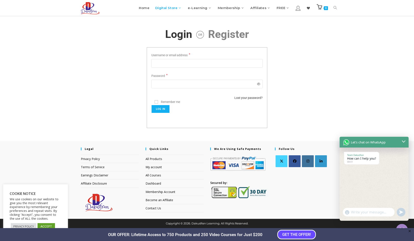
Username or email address (170, 55)
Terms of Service (93, 167)
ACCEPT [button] (46, 226)
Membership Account (160, 192)
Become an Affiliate (159, 200)
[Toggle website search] (335, 8)
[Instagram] (308, 161)
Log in (160, 108)
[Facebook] (295, 161)
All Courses (153, 175)
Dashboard (153, 183)
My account (154, 167)
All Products (154, 159)
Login (178, 34)
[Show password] (258, 84)
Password (159, 75)
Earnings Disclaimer (94, 175)
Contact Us (153, 208)
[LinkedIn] (321, 161)
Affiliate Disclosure (94, 183)
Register (228, 34)
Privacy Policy (90, 159)
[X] (281, 161)
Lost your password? (248, 98)
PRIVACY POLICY (23, 226)
